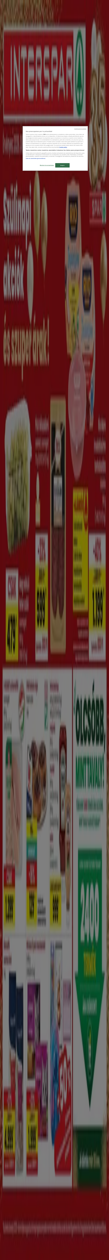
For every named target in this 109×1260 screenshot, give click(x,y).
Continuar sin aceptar (80, 129)
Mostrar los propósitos (47, 165)
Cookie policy (63, 147)
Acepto (62, 165)
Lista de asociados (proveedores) (35, 158)
